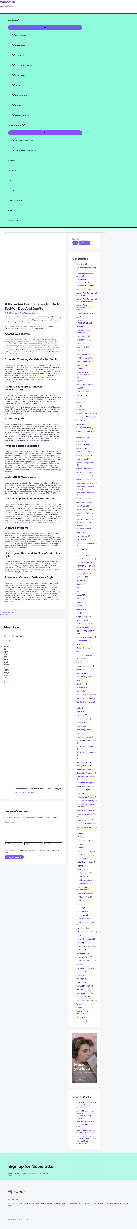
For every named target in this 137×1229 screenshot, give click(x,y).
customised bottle (83, 472)
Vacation (79, 982)
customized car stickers (85, 483)
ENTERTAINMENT (83, 566)
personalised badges (84, 810)
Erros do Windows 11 (84, 570)
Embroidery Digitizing (84, 559)
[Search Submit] (75, 243)
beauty (79, 369)
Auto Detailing (81, 336)
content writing (82, 437)
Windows (79, 1008)
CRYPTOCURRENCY (15, 220)
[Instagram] (9, 1200)
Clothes (79, 420)
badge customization (84, 362)
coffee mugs (81, 424)
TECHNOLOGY (13, 20)
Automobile (80, 343)
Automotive (80, 347)
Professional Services (84, 862)
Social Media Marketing (24, 140)
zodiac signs (81, 1021)
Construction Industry (84, 428)
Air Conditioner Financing (86, 268)
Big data (79, 381)
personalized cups (83, 820)
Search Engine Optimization (25, 150)
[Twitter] (17, 1200)
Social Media (81, 919)
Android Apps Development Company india (85, 307)
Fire (77, 591)
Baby (78, 351)
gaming (79, 606)
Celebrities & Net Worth (85, 413)
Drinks (78, 532)
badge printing (81, 365)
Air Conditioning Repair (85, 286)
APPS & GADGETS (7, 678)
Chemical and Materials (85, 417)
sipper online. (81, 915)
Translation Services (84, 968)
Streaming (80, 943)
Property (79, 866)
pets (78, 837)
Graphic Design (20, 35)
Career (79, 410)
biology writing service (84, 384)
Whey (78, 1004)
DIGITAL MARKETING (15, 125)
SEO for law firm (82, 897)
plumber (79, 848)
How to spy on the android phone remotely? (7, 659)
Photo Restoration (83, 840)
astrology (80, 327)
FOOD (78, 599)
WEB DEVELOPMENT (21, 95)
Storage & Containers (84, 939)
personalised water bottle (86, 814)
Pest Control (81, 833)
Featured (79, 581)
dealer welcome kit (83, 502)
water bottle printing (84, 993)
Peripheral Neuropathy (85, 801)
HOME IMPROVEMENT (15, 200)
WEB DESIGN (81, 997)
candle (78, 402)
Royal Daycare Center (84, 880)
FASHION (11, 190)
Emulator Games (82, 562)
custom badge (81, 448)
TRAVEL (10, 210)
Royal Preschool (82, 884)
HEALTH (10, 180)
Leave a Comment (32, 313)
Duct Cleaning (81, 536)
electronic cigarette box (45, 373)
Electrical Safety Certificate (86, 543)
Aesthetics (80, 264)
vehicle (79, 990)
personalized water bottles (86, 827)
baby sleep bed (82, 354)
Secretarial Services (84, 893)
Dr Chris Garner (82, 529)
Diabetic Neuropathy (84, 510)
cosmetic (79, 441)
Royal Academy (82, 873)
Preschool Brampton (84, 851)
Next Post (5, 615)
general (79, 609)
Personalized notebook (85, 824)
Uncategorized (82, 979)
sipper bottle (81, 911)
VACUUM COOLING (84, 986)
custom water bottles (84, 469)
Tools (78, 964)
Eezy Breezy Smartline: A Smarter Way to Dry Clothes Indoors (86, 1104)
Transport (80, 972)
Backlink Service (82, 358)
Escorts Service (82, 573)
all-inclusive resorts (83, 289)
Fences (79, 584)
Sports (79, 935)
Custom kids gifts (82, 455)
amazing (28, 591)
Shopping (80, 908)
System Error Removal (85, 946)
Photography (81, 844)
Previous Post (6, 613)
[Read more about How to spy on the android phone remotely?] (7, 642)
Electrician (80, 549)
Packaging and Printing (85, 797)
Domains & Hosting (22, 115)
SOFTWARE (18, 85)
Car (77, 406)
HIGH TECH (81, 627)
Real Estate (80, 869)
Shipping (79, 904)
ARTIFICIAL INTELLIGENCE (23, 65)
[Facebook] (13, 1200)
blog (78, 388)
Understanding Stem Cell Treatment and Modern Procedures (85, 1124)
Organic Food (20, 45)
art (77, 317)
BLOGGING (80, 392)
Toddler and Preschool (85, 961)
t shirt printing (81, 953)
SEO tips (79, 901)
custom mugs (81, 459)
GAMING (79, 602)
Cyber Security (21, 75)
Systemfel (80, 950)
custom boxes (81, 452)
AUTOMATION (19, 55)
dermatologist (81, 506)
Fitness (79, 595)
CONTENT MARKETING (85, 431)
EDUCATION (12, 170)
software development (84, 932)
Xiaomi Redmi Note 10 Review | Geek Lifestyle (36, 789)
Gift (77, 613)
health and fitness (83, 624)
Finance (79, 588)
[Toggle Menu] (45, 27)
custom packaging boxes (85, 463)
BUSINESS (11, 160)
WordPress (19, 105)
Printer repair (81, 858)
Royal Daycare (82, 876)
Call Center (80, 399)
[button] (19, 20)
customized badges (83, 476)
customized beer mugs (85, 479)
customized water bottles (85, 493)
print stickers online (83, 855)
